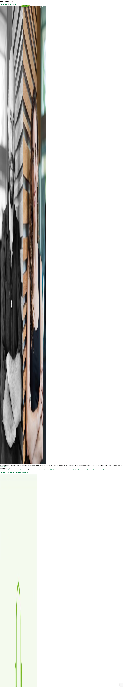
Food (12, 469)
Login (70, 5)
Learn (14, 469)
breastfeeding (37, 469)
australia (33, 469)
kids (78, 469)
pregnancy (81, 469)
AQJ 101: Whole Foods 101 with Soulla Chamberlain (14, 472)
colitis (44, 469)
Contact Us (63, 5)
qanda (85, 469)
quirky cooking (92, 469)
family (50, 469)
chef (42, 469)
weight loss (97, 469)
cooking (46, 469)
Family (9, 469)
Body (7, 469)
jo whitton (75, 469)
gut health (63, 469)
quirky (88, 469)
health (66, 469)
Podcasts (55, 5)
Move (19, 469)
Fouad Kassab (54, 469)
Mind (16, 469)
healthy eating (70, 469)
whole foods (101, 469)
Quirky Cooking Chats (24, 469)
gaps (59, 469)
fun (57, 469)
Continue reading (3, 466)
